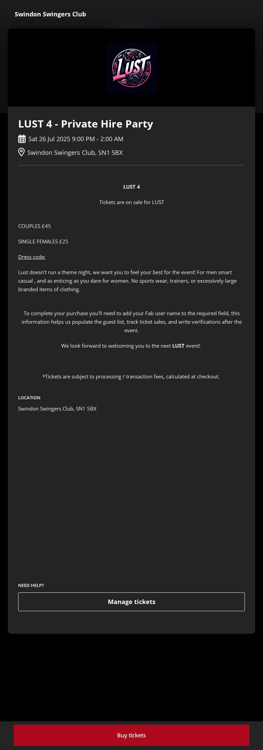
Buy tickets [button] (131, 735)
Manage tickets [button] (131, 602)
